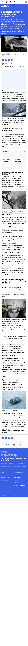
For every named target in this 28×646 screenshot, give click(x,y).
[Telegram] (12, 455)
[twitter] (9, 60)
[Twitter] (5, 455)
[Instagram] (15, 455)
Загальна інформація (18, 472)
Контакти (16, 482)
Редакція (16, 480)
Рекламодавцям (17, 475)
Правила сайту (17, 477)
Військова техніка (5, 477)
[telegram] (3, 60)
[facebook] (6, 60)
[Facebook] (2, 455)
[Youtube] (8, 455)
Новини (2, 472)
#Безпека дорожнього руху (10, 441)
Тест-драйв (3, 475)
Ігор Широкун (8, 63)
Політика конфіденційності (20, 485)
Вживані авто (4, 480)
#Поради (21, 441)
